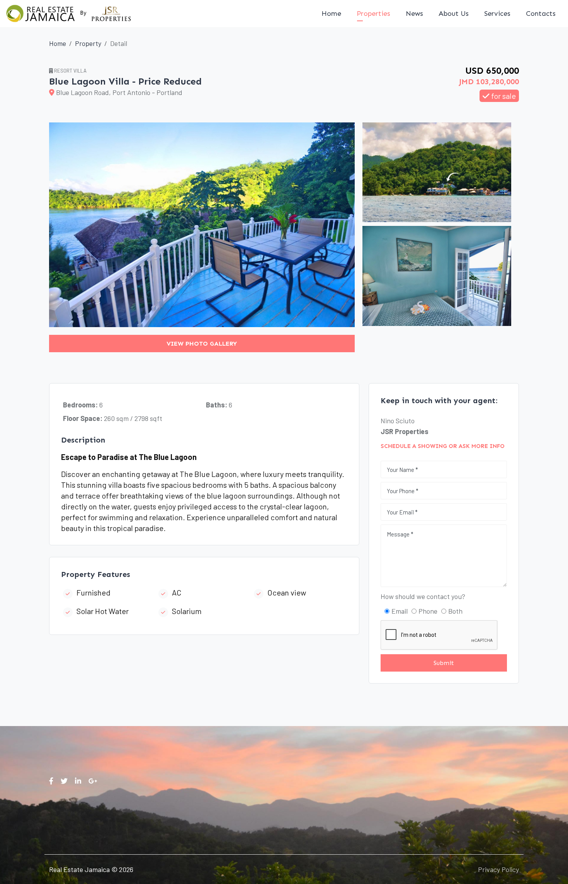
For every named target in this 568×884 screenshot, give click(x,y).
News (414, 13)
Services (497, 13)
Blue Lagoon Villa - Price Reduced (125, 81)
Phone (427, 611)
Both (455, 611)
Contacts (541, 13)
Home (331, 13)
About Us (454, 13)
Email (399, 611)
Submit (444, 663)
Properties (373, 13)
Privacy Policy (498, 869)
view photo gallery (202, 343)
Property (88, 43)
